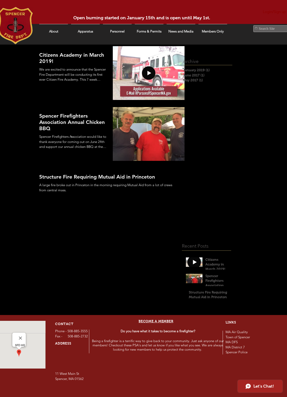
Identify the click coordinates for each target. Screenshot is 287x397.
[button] (181, 29)
